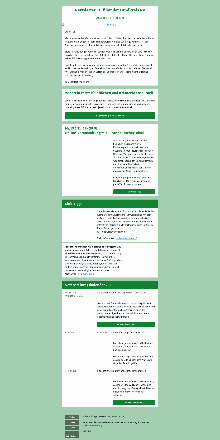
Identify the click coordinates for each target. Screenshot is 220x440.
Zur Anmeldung (134, 192)
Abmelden (86, 431)
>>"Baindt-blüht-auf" (126, 238)
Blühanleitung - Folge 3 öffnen (110, 116)
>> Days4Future (86, 274)
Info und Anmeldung (126, 324)
